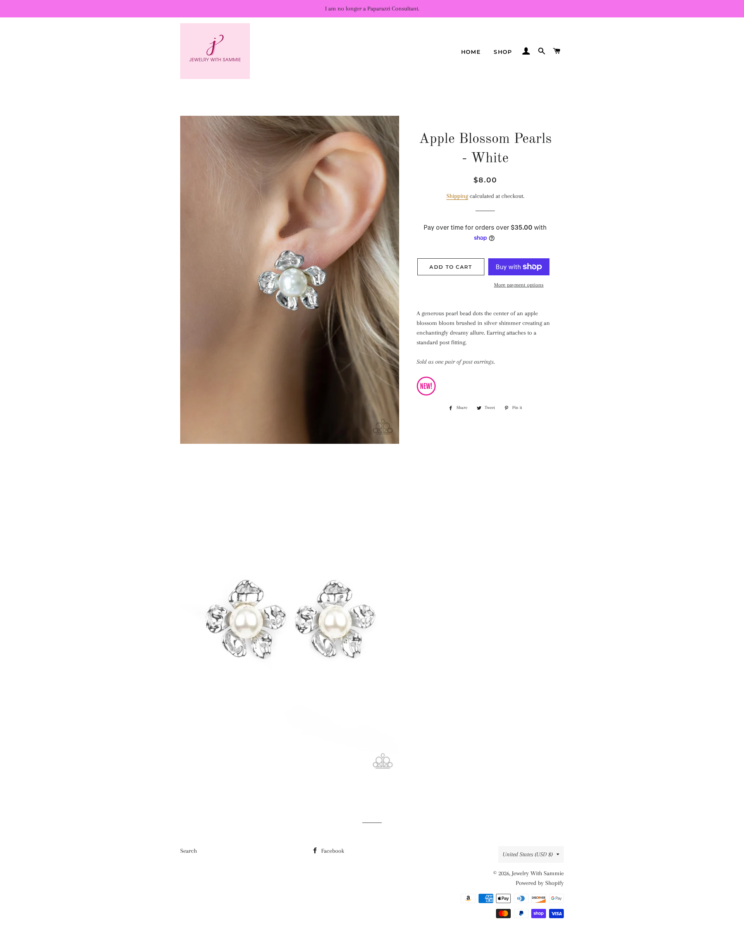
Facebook (332, 850)
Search (188, 850)
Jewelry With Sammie (538, 873)
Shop (503, 51)
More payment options (519, 285)
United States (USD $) (528, 854)
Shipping (457, 195)
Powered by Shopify (540, 882)
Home (471, 51)
